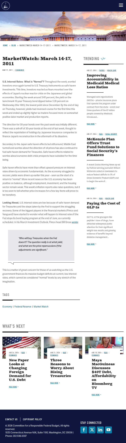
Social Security (111, 134)
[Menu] (121, 5)
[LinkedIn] (100, 429)
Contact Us (11, 419)
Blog (101, 134)
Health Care (109, 198)
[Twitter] (92, 429)
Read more (91, 124)
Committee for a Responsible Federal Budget (6, 6)
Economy (7, 306)
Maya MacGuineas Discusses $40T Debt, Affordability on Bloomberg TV (104, 374)
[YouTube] (108, 429)
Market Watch (41, 306)
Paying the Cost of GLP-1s (103, 205)
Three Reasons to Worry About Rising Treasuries (62, 368)
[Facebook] (83, 429)
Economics (13, 355)
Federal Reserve (22, 306)
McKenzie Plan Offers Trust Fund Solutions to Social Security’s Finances (103, 147)
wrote (75, 222)
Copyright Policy (32, 419)
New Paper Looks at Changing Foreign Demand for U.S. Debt (20, 370)
